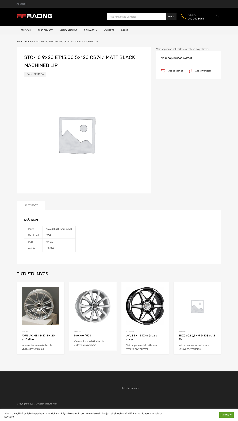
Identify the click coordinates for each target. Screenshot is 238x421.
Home (19, 41)
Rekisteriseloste (130, 388)
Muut (124, 30)
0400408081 (195, 18)
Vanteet (109, 30)
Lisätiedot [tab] (31, 205)
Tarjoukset (45, 30)
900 (48, 235)
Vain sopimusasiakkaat (176, 58)
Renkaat (89, 30)
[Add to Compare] (58, 294)
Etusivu (26, 30)
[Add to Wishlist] (58, 289)
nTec (55, 404)
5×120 (49, 241)
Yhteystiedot (68, 30)
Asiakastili (21, 4)
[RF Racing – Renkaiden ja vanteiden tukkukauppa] (34, 17)
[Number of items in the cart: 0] (217, 16)
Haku (171, 16)
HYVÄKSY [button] (226, 415)
